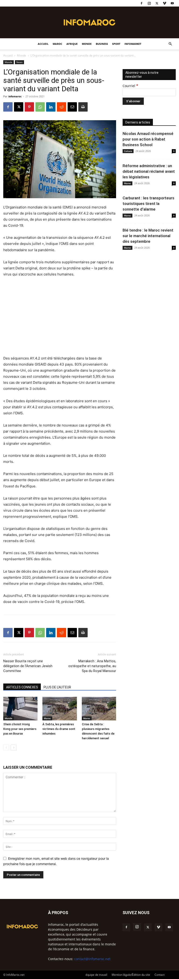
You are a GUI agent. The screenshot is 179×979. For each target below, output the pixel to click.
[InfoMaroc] (89, 22)
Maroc (57, 44)
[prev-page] (6, 747)
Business (102, 44)
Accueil (43, 44)
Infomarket (132, 44)
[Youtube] (172, 3)
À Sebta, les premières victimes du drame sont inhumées (58, 728)
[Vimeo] (164, 3)
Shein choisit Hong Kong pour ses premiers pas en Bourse (19, 728)
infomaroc (15, 96)
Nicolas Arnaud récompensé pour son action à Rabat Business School (148, 139)
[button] (170, 44)
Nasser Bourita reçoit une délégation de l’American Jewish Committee (27, 666)
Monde (87, 44)
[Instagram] (149, 3)
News (19, 62)
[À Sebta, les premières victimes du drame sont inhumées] (59, 708)
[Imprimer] (83, 107)
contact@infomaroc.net (92, 959)
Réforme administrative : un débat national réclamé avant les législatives (149, 171)
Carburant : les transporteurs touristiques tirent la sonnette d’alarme (148, 203)
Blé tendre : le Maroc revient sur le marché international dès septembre (148, 236)
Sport (116, 44)
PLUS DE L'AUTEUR (57, 687)
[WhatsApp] (40, 107)
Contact (160, 975)
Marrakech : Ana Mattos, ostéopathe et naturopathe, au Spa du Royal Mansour (92, 666)
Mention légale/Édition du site (131, 975)
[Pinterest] (29, 107)
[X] (156, 3)
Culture (128, 151)
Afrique (72, 44)
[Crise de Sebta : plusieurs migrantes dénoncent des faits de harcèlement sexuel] (99, 708)
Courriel (130, 86)
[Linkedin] (50, 107)
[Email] (72, 107)
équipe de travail (96, 975)
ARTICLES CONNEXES (22, 687)
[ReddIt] (61, 107)
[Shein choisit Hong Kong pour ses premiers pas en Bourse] (20, 708)
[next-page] (14, 747)
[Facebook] (141, 3)
